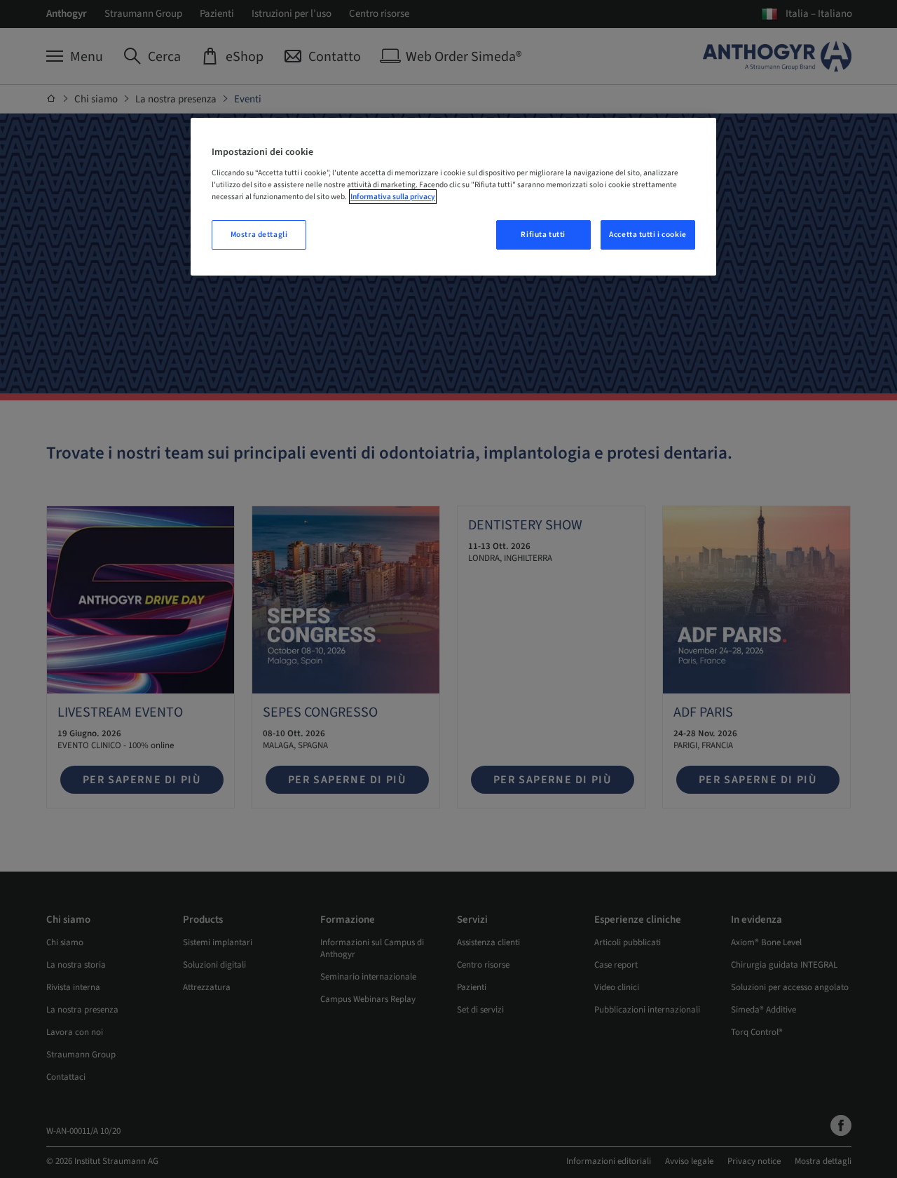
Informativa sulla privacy (392, 197)
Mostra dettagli (259, 235)
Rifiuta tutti (543, 235)
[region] (453, 197)
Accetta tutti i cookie (648, 235)
